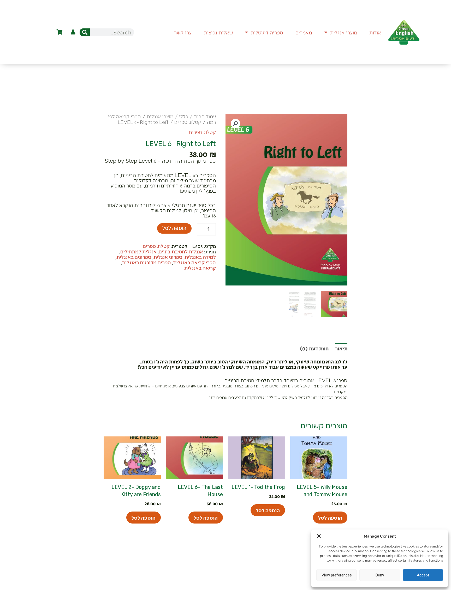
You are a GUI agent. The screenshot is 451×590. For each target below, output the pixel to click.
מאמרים (303, 32)
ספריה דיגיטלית (267, 32)
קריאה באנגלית (200, 268)
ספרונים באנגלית (133, 257)
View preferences (337, 575)
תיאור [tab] (341, 348)
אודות (375, 32)
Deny (379, 575)
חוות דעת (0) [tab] (314, 348)
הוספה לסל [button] (330, 517)
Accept (423, 575)
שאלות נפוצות (218, 32)
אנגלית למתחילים (138, 251)
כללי (183, 116)
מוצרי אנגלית (343, 32)
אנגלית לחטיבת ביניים (181, 251)
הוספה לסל (174, 228)
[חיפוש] (85, 32)
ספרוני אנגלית (167, 257)
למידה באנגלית (200, 257)
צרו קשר (183, 32)
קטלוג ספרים (187, 122)
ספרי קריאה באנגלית (194, 262)
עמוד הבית (205, 116)
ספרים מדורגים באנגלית (146, 262)
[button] (319, 536)
